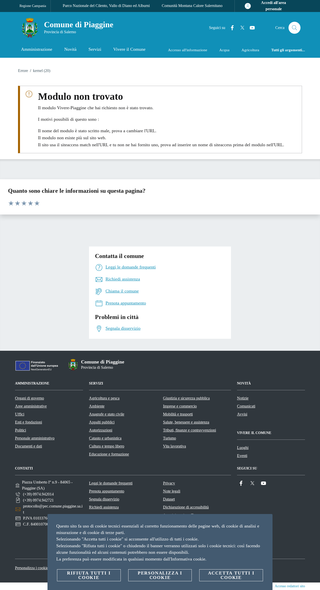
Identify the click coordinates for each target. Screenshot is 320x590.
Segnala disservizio (104, 499)
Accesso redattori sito (290, 586)
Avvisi (242, 414)
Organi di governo (29, 398)
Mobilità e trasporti (178, 414)
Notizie (242, 398)
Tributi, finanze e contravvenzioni (189, 430)
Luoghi (242, 448)
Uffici (19, 414)
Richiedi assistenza (104, 507)
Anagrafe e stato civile (106, 414)
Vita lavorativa (174, 446)
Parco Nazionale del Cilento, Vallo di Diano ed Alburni (106, 6)
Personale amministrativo (34, 438)
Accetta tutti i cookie (231, 575)
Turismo (169, 438)
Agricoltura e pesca (104, 398)
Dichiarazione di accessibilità (186, 507)
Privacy (169, 483)
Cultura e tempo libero (106, 446)
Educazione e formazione (109, 454)
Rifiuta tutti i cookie (88, 575)
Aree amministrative (31, 406)
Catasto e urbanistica (105, 438)
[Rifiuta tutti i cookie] (266, 522)
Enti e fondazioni (28, 422)
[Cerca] (294, 28)
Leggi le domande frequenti (110, 483)
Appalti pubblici (101, 422)
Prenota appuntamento (106, 491)
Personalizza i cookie (31, 568)
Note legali (171, 491)
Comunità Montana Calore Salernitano (192, 6)
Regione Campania (33, 6)
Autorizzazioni (100, 430)
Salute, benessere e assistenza (186, 422)
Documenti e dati (28, 446)
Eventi (242, 456)
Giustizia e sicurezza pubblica (186, 398)
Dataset (169, 499)
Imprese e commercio (180, 406)
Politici (20, 430)
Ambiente (96, 406)
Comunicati (246, 406)
